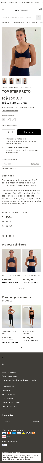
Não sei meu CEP (9, 168)
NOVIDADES (8, 386)
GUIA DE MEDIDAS (11, 402)
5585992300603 (9, 372)
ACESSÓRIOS (18, 23)
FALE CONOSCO (9, 406)
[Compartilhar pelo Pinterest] (14, 236)
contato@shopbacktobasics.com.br (19, 380)
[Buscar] (38, 17)
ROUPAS (5, 23)
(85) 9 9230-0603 (9, 376)
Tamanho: (8, 116)
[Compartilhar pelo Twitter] (10, 236)
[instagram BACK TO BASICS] (3, 364)
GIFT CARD (32, 23)
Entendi (27, 459)
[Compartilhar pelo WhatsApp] (3, 236)
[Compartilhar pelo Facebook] (6, 236)
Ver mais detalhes (10, 111)
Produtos (13, 87)
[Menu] (3, 10)
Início (4, 87)
